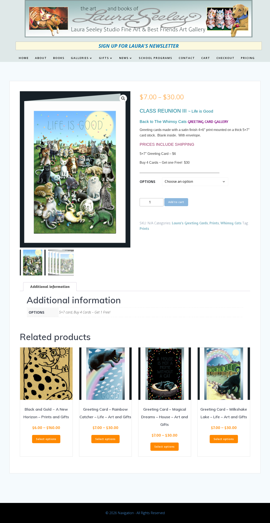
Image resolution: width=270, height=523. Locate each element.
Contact (187, 58)
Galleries (80, 58)
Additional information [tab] (50, 286)
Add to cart (176, 202)
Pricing (248, 58)
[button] (123, 98)
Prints (214, 223)
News (124, 58)
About (41, 58)
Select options (46, 439)
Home (24, 58)
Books (59, 58)
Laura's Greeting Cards (190, 223)
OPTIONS (147, 181)
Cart (205, 58)
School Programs (155, 58)
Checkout (225, 58)
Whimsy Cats (231, 223)
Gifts (104, 58)
